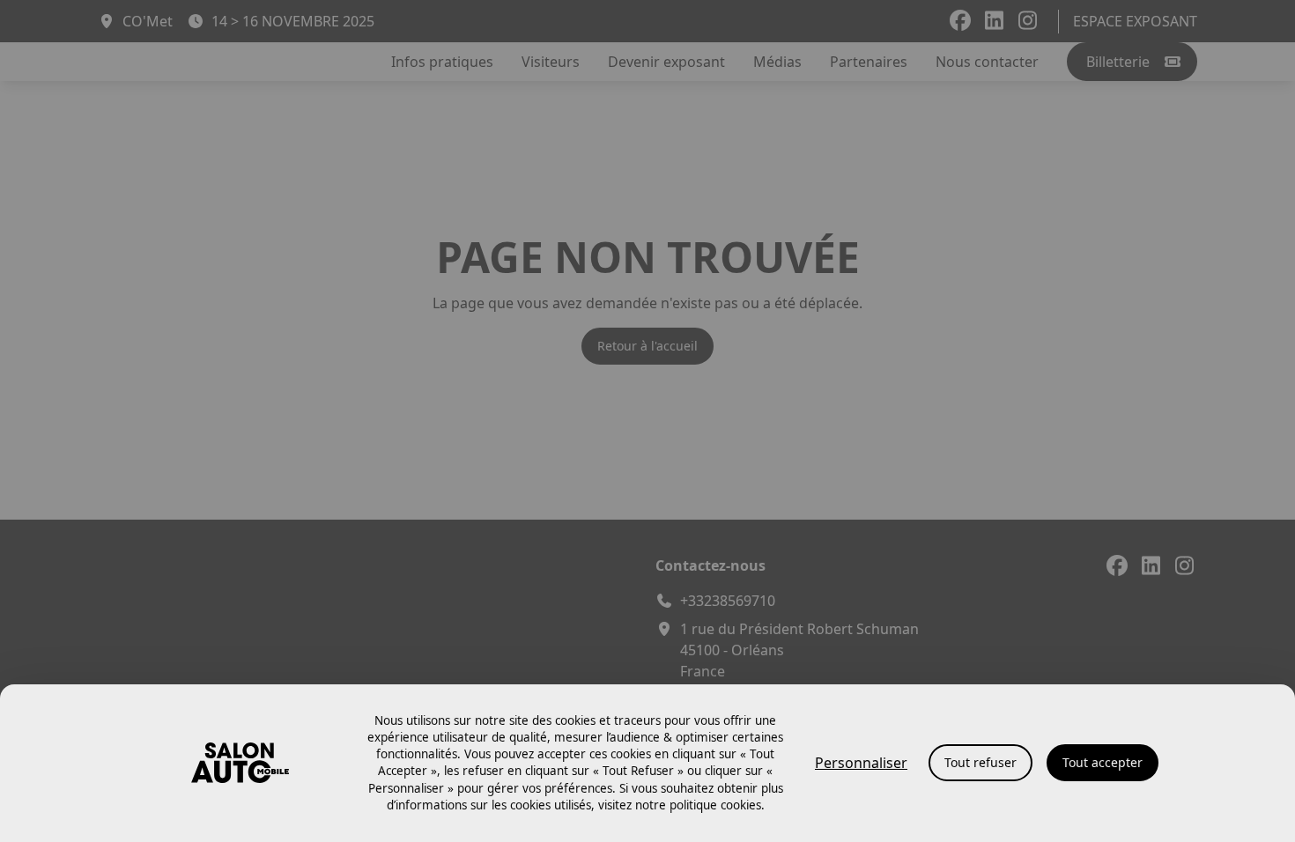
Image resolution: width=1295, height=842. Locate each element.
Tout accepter (1102, 762)
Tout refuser (980, 762)
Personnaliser (861, 762)
